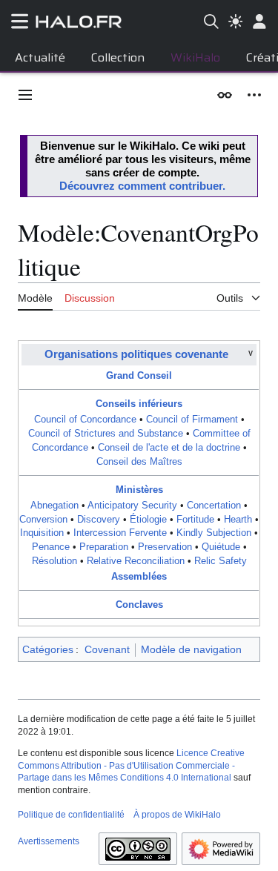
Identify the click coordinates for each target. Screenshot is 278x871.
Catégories (47, 649)
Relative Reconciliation (136, 561)
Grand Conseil (139, 376)
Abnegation (54, 505)
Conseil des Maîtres (139, 462)
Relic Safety (220, 561)
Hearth (238, 519)
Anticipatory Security (132, 505)
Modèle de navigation (191, 649)
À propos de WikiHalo (177, 814)
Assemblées (139, 577)
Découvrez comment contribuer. (142, 185)
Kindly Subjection (213, 533)
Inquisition (42, 533)
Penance (51, 547)
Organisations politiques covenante (136, 354)
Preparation (103, 547)
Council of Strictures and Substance (105, 433)
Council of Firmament (192, 419)
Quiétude (221, 547)
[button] (25, 95)
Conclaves (139, 605)
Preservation (165, 547)
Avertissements (48, 841)
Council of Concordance (85, 419)
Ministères (139, 490)
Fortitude (195, 519)
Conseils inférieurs (139, 404)
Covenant (107, 649)
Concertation (214, 505)
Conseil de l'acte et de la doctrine (169, 448)
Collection (118, 57)
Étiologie (148, 519)
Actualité (40, 57)
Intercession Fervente (120, 533)
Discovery (98, 519)
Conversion (43, 519)
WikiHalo (195, 57)
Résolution (54, 561)
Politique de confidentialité (71, 814)
